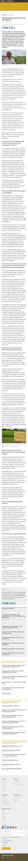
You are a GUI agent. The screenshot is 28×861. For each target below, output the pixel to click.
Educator (5, 844)
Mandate (4, 812)
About (3, 810)
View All (10, 1)
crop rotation (8, 218)
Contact (4, 820)
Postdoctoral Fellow (7, 840)
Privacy (3, 859)
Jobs (3, 784)
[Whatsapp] (9, 28)
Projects (4, 796)
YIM (15, 802)
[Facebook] (7, 28)
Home (2, 1)
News (3, 781)
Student (5, 839)
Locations (4, 790)
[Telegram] (14, 28)
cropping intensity (19, 212)
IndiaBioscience (14, 6)
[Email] (12, 28)
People (3, 814)
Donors (4, 816)
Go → (26, 1)
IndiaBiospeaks (6, 802)
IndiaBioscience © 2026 (7, 855)
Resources (4, 800)
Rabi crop (12, 243)
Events (3, 788)
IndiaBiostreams (6, 804)
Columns (4, 782)
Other (4, 846)
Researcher (5, 842)
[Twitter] (3, 28)
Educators (16, 800)
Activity (4, 818)
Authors (16, 798)
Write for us (17, 781)
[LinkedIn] (5, 28)
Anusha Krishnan (7, 22)
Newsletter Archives (19, 784)
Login (7, 857)
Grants (3, 786)
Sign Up (3, 857)
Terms (15, 857)
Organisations (17, 796)
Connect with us (18, 782)
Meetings (4, 798)
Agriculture (18, 24)
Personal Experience (7, 25)
